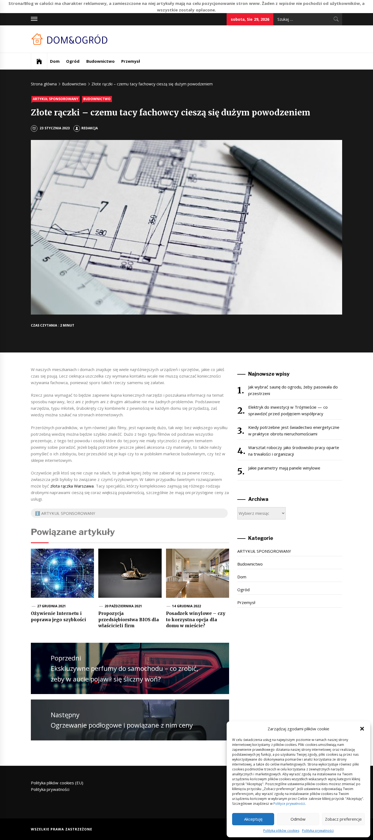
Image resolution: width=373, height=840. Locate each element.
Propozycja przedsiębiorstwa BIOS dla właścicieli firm (128, 619)
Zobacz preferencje (343, 819)
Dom (55, 61)
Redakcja (89, 128)
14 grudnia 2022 (186, 606)
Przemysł (130, 61)
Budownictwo (100, 61)
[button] (362, 728)
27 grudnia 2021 (51, 606)
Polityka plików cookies (281, 830)
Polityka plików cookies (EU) (57, 782)
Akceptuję (253, 819)
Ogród (72, 61)
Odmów (298, 819)
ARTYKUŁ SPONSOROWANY (55, 99)
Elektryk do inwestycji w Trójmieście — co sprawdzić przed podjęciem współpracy (288, 410)
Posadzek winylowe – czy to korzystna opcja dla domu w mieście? (195, 619)
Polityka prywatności (318, 830)
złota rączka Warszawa (72, 486)
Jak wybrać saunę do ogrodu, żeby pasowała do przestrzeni (293, 390)
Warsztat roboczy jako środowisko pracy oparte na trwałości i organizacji (293, 451)
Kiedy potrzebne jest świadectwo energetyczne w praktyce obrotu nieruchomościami (293, 431)
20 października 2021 (123, 606)
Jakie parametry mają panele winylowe (284, 468)
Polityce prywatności (289, 803)
